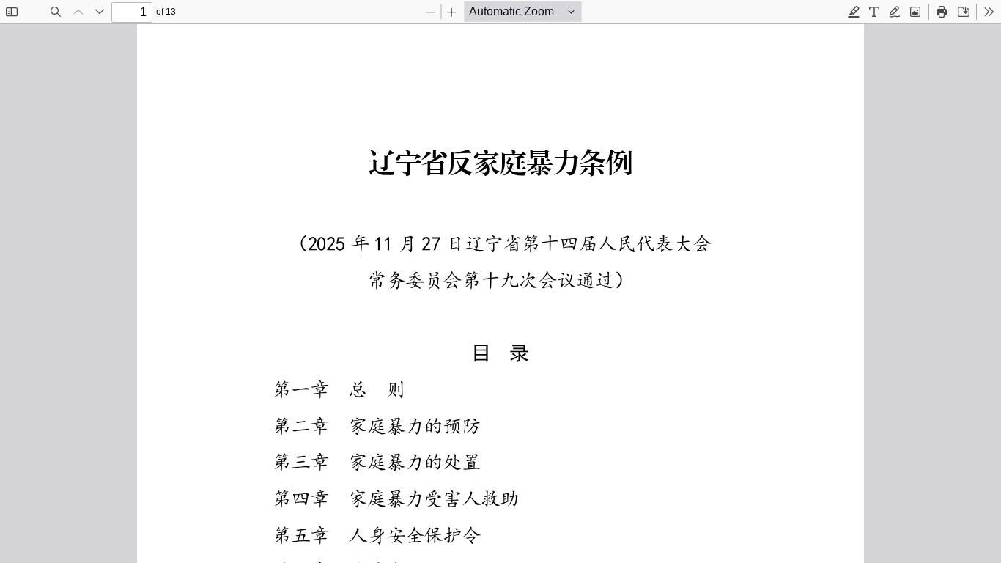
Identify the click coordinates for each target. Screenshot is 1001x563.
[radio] (853, 11)
